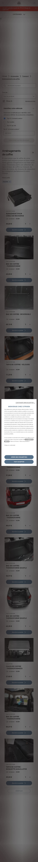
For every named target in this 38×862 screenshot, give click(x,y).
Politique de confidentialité (9, 445)
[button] (25, 402)
